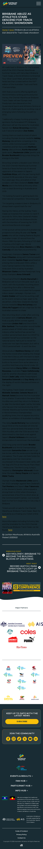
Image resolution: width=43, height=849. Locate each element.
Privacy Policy (21, 834)
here (4, 517)
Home (5, 30)
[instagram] (14, 739)
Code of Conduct (21, 831)
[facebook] (8, 739)
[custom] (19, 739)
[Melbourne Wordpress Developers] (21, 845)
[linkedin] (36, 739)
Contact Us (21, 838)
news (11, 30)
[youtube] (30, 739)
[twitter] (25, 739)
